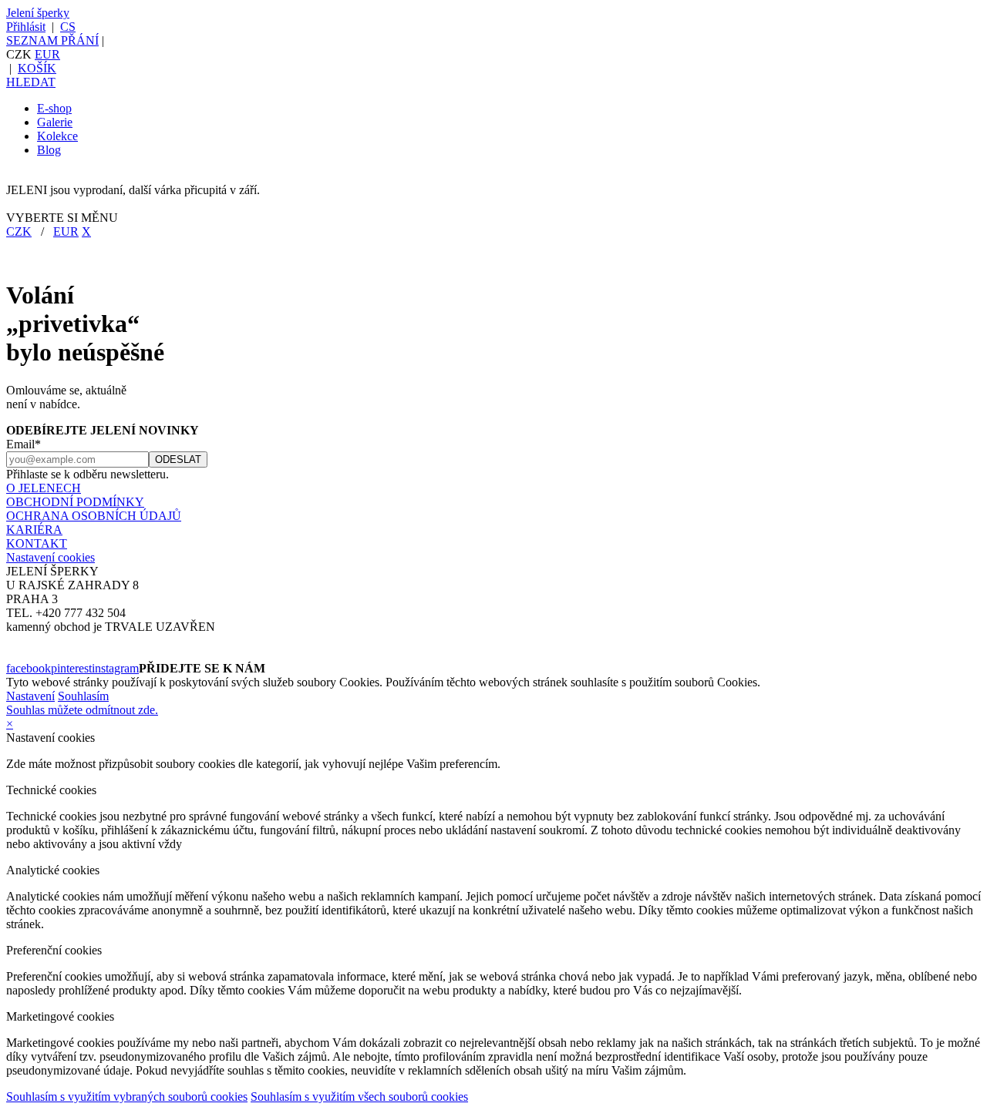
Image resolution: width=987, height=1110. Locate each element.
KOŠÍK (37, 68)
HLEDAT (31, 82)
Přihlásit (25, 26)
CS (68, 26)
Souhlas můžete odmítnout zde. (82, 709)
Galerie (54, 122)
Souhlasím (83, 696)
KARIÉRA (34, 529)
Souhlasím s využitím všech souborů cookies (359, 1096)
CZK (19, 231)
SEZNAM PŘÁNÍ (52, 40)
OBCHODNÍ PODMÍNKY (75, 501)
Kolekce (57, 136)
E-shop (54, 108)
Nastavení (30, 696)
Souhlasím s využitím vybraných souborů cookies (127, 1096)
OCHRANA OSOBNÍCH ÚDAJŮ (93, 515)
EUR (47, 54)
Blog (49, 149)
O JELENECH (43, 488)
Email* (23, 444)
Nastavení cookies (50, 557)
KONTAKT (36, 543)
